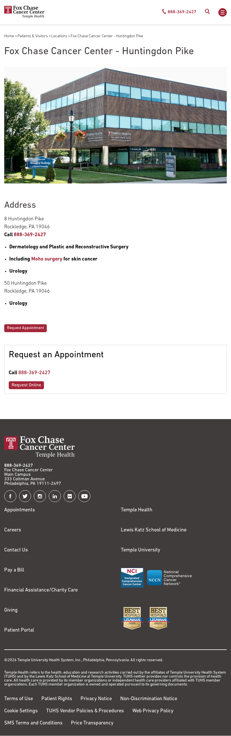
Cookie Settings (21, 711)
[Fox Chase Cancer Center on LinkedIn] (55, 496)
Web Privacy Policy (153, 711)
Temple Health (136, 510)
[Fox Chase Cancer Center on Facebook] (10, 496)
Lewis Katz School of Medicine (153, 530)
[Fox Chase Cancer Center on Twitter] (25, 496)
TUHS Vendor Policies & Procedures (85, 711)
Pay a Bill (14, 570)
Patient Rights (56, 699)
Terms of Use (18, 699)
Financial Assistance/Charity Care (41, 590)
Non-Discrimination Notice (148, 699)
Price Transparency (92, 723)
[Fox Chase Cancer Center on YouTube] (84, 496)
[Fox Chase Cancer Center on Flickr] (70, 496)
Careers (12, 530)
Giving (11, 610)
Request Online (26, 385)
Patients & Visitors (32, 36)
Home (9, 36)
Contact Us (16, 550)
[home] (24, 17)
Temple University (140, 550)
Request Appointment (25, 328)
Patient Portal (19, 630)
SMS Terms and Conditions (33, 723)
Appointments (19, 510)
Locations (59, 36)
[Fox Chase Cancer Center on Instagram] (40, 496)
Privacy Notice (96, 699)
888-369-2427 (34, 373)
